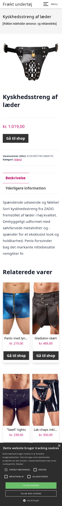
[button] (31, 500)
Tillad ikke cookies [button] (31, 493)
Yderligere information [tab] (26, 188)
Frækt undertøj (17, 4)
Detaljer (19, 464)
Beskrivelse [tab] (15, 177)
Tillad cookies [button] (31, 485)
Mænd (18, 159)
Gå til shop (15, 138)
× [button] (59, 445)
